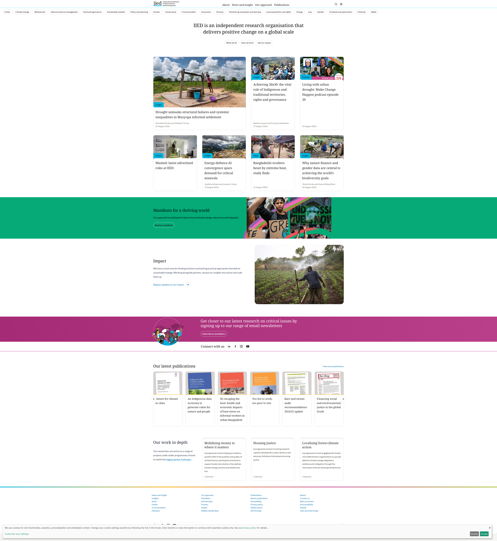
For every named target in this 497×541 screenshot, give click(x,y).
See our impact (264, 42)
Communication (189, 12)
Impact (204, 507)
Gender (320, 12)
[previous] (153, 399)
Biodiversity (40, 12)
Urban (7, 12)
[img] (343, 399)
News (154, 501)
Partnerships (207, 501)
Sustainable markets (116, 12)
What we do (231, 42)
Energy (300, 12)
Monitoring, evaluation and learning (245, 12)
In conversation (159, 507)
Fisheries (362, 12)
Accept (484, 534)
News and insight (242, 5)
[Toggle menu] (341, 4)
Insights (155, 498)
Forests (156, 12)
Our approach (263, 5)
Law (310, 12)
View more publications (333, 366)
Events (155, 504)
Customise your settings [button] (17, 534)
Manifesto (205, 498)
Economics (206, 12)
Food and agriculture (92, 12)
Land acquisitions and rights (278, 12)
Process (204, 504)
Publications (281, 5)
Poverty (220, 12)
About (226, 5)
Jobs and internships (309, 510)
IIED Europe (256, 510)
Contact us (305, 498)
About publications (259, 498)
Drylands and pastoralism (340, 12)
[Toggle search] (336, 4)
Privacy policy (257, 504)
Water (374, 12)
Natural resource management (64, 12)
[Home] (166, 4)
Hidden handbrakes (210, 510)
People (303, 507)
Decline (474, 534)
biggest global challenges (178, 459)
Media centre (256, 507)
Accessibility (256, 501)
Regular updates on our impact (168, 284)
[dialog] (247, 531)
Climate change (22, 12)
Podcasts (156, 510)
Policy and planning (139, 12)
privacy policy (249, 527)
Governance (170, 12)
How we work (247, 42)
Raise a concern (307, 501)
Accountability (306, 504)
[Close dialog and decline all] (490, 526)
